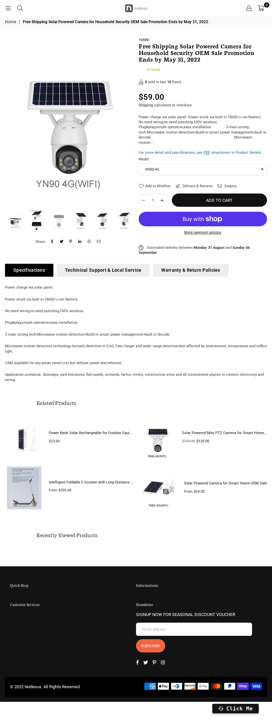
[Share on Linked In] (80, 241)
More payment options (202, 232)
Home (10, 22)
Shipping (146, 105)
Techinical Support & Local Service (103, 270)
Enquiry (230, 186)
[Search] (20, 8)
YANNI (144, 40)
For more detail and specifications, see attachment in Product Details (200, 152)
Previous (11, 122)
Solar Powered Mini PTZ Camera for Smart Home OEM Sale (224, 433)
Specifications (29, 270)
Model (144, 159)
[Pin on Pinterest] (70, 241)
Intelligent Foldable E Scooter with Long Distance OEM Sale (91, 482)
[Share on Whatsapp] (89, 241)
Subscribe (150, 646)
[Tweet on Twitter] (61, 241)
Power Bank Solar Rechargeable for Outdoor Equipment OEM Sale (91, 433)
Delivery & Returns (197, 186)
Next (128, 122)
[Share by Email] (98, 241)
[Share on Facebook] (52, 241)
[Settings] (249, 8)
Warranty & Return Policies (190, 270)
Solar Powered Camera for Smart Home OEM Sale (225, 483)
